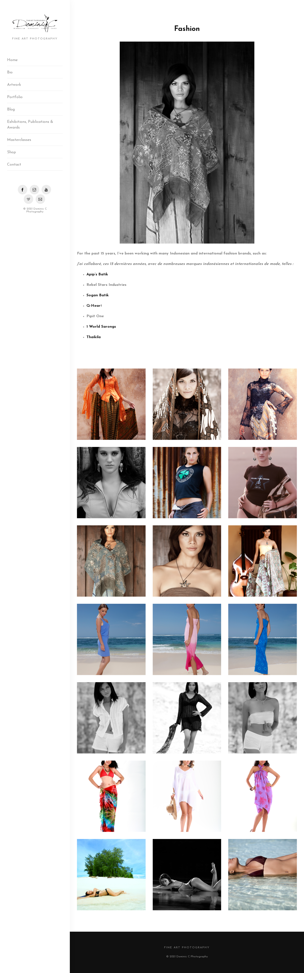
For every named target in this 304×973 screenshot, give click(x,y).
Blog (11, 109)
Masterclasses (19, 140)
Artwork (14, 85)
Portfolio (15, 97)
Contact (14, 165)
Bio (10, 72)
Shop (11, 152)
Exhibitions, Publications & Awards (30, 124)
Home (12, 60)
